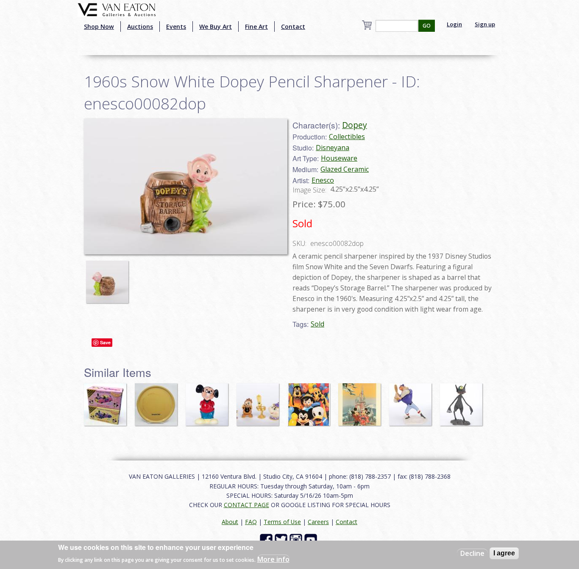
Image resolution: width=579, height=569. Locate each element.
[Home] (117, 9)
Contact (293, 26)
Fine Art (256, 26)
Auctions (140, 26)
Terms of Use (282, 522)
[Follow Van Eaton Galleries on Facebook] (267, 540)
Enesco (323, 180)
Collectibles (347, 136)
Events (176, 26)
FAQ (251, 522)
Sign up (485, 24)
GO (427, 25)
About (230, 522)
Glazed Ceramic (344, 169)
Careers (318, 522)
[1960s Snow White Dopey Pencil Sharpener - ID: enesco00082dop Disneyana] (185, 185)
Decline (472, 553)
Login (454, 24)
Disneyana (332, 147)
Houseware (339, 158)
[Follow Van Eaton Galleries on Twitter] (282, 540)
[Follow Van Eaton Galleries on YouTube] (311, 540)
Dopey (354, 125)
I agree (504, 553)
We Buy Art (215, 26)
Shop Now (99, 26)
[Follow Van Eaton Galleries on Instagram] (297, 540)
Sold (317, 324)
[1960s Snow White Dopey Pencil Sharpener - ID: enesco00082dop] (109, 277)
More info (273, 558)
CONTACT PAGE (246, 505)
